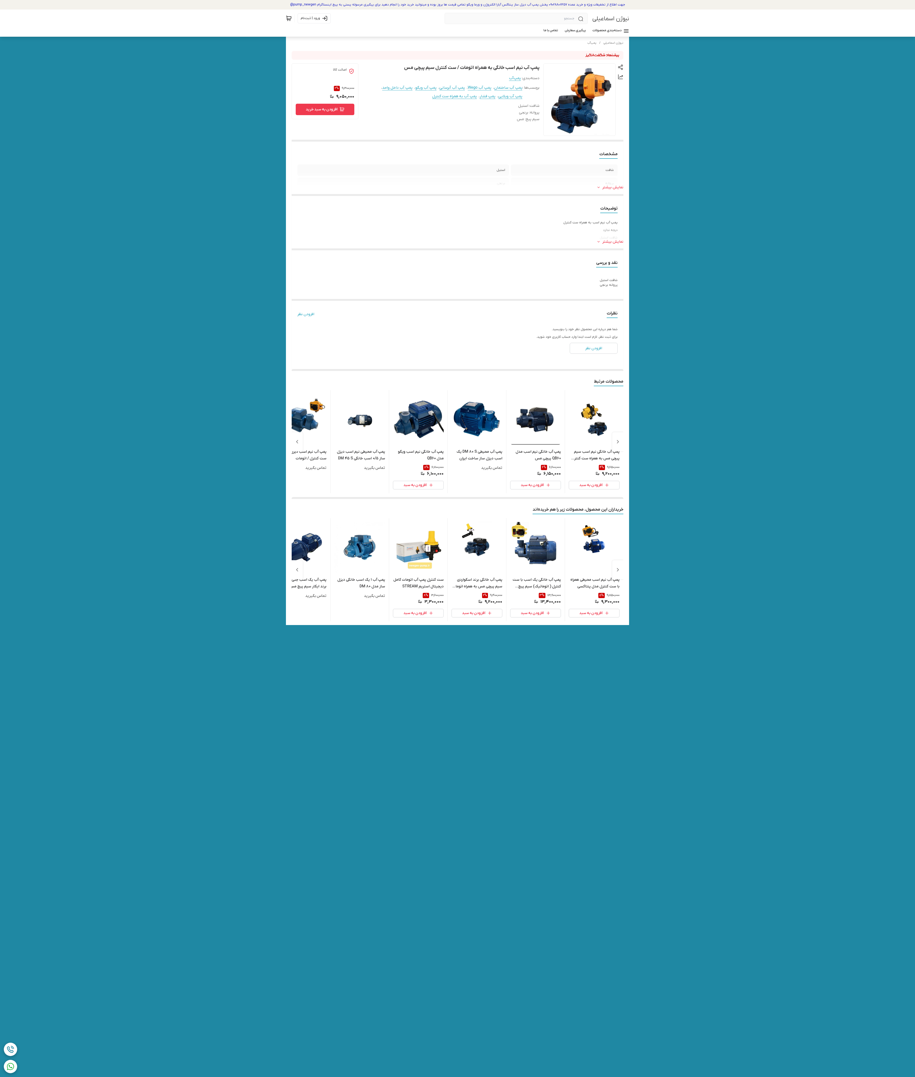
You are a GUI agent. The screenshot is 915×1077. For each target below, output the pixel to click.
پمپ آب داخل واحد (397, 87)
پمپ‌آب (591, 43)
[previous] (618, 441)
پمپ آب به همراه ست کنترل (454, 96)
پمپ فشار (487, 96)
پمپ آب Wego (479, 87)
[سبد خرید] (289, 18)
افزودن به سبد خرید (322, 109)
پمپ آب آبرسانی (452, 87)
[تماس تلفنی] (10, 1049)
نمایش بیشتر (612, 187)
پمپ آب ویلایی (510, 96)
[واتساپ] (10, 1066)
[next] (297, 441)
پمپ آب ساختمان (508, 87)
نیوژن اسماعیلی (610, 19)
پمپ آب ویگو (426, 87)
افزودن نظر (305, 314)
